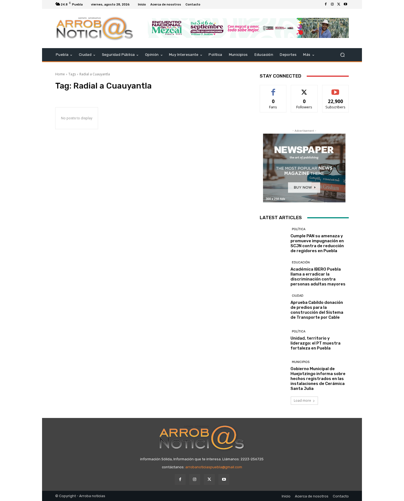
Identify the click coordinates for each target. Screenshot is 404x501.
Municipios (300, 362)
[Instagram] (332, 4)
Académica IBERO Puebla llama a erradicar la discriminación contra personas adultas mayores (317, 277)
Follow (304, 89)
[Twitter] (339, 4)
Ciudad (297, 296)
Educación (301, 262)
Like (273, 89)
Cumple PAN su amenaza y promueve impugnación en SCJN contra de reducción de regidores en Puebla (317, 243)
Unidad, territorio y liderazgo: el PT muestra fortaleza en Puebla (315, 343)
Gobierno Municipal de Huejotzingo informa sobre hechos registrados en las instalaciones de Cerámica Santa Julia (317, 378)
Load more (302, 400)
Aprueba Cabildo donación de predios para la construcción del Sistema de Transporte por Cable (316, 310)
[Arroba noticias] (94, 28)
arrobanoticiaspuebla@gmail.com (213, 467)
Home (60, 74)
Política (298, 229)
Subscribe (335, 89)
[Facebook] (325, 4)
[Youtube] (345, 4)
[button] (342, 54)
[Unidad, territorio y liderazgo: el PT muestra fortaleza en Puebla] (273, 340)
